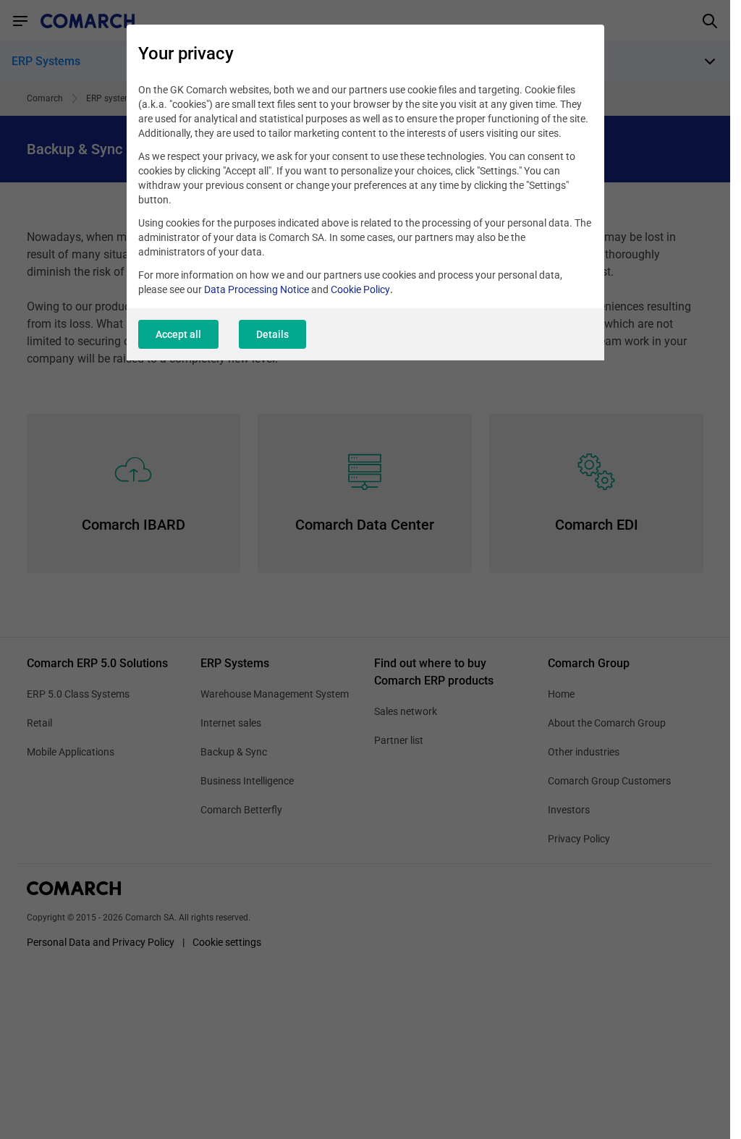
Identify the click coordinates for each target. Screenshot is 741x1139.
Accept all (178, 334)
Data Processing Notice (256, 289)
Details (272, 334)
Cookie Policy (360, 289)
